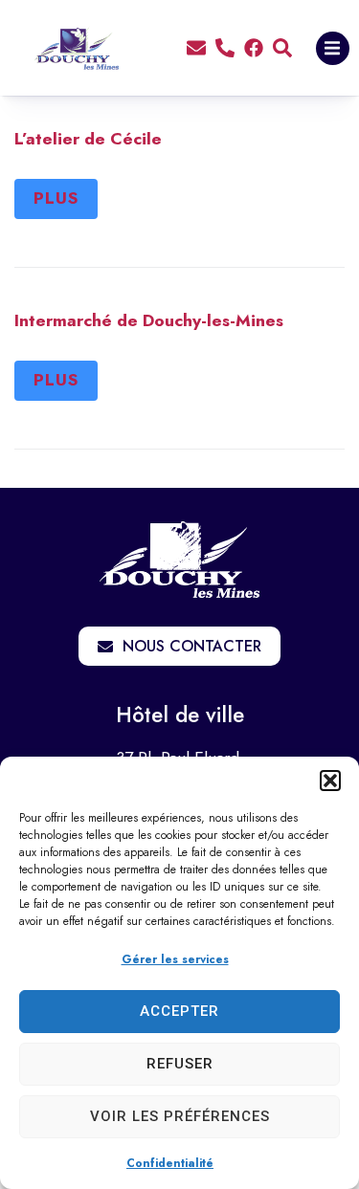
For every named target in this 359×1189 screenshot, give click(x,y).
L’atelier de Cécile (88, 138)
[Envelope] (196, 47)
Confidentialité (169, 1163)
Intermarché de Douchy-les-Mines (148, 320)
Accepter (179, 1011)
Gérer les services (175, 959)
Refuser (179, 1063)
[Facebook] (253, 47)
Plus (56, 198)
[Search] (282, 47)
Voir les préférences (180, 1116)
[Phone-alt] (225, 47)
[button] (330, 780)
